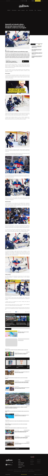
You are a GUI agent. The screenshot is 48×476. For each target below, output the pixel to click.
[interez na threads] (7, 462)
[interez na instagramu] (23, 0)
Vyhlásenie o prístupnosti (31, 471)
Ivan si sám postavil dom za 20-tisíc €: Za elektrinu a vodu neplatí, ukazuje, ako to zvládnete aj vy (37, 53)
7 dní (41, 44)
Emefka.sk (38, 462)
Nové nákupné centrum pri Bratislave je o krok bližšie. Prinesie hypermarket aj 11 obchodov (37, 57)
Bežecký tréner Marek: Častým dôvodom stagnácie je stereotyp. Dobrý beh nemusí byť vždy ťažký (21, 324)
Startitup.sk (39, 459)
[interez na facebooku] (21, 0)
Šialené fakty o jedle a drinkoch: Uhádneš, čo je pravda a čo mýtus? (23, 332)
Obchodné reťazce (27, 380)
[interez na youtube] (12, 462)
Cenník (19, 461)
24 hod (39, 44)
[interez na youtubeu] (26, 0)
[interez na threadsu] (25, 0)
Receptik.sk (32, 461)
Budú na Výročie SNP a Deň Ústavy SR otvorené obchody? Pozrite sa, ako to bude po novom (36, 50)
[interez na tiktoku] (22, 0)
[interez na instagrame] (10, 462)
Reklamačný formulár (24, 471)
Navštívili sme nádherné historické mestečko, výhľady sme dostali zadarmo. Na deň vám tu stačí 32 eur (11, 324)
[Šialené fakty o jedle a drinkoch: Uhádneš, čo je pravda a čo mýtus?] (11, 333)
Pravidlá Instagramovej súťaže (17, 471)
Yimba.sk (31, 462)
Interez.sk (31, 459)
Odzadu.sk (38, 461)
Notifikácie (20, 467)
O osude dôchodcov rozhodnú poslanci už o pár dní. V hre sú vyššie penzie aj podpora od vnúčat (37, 47)
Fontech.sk (32, 464)
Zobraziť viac (17, 448)
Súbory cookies (20, 464)
